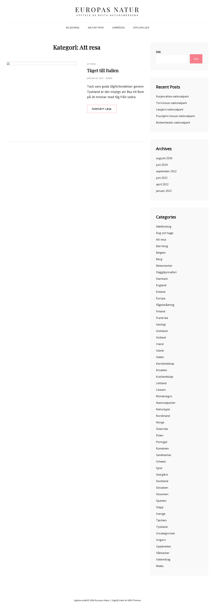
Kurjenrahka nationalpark (172, 96)
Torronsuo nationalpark (171, 103)
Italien (160, 357)
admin (109, 78)
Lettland (161, 383)
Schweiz (161, 461)
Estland (160, 292)
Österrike (162, 429)
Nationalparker (166, 403)
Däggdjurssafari (166, 272)
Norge (160, 422)
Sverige (160, 514)
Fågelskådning (165, 305)
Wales (160, 566)
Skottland (162, 481)
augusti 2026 (164, 158)
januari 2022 (164, 191)
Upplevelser (141, 27)
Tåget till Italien (103, 70)
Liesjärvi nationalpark (169, 109)
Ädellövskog (163, 226)
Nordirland (163, 416)
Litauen (161, 390)
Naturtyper (96, 27)
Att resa (91, 64)
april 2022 (162, 184)
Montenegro (164, 396)
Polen (159, 435)
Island (160, 350)
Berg (159, 259)
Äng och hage (164, 233)
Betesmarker (164, 266)
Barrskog (162, 246)
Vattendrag (163, 559)
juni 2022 (161, 178)
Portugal (161, 442)
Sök (158, 52)
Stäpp (159, 507)
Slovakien (162, 487)
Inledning (72, 27)
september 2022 (166, 171)
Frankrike (162, 318)
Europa (160, 298)
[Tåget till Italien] (42, 97)
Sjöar (159, 468)
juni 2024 (161, 165)
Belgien (161, 252)
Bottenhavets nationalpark (173, 122)
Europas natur (107, 9)
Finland (160, 311)
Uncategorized (165, 533)
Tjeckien (161, 520)
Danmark (162, 279)
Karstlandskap (165, 363)
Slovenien (162, 494)
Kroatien (161, 370)
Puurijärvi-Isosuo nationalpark (175, 116)
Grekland (161, 331)
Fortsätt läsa (104, 110)
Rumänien (162, 448)
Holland (161, 337)
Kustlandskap (164, 376)
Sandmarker (163, 455)
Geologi (161, 324)
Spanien (161, 501)
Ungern (161, 540)
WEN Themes (134, 600)
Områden (118, 27)
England (161, 285)
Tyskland (161, 527)
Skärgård (162, 474)
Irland (159, 344)
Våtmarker (162, 553)
